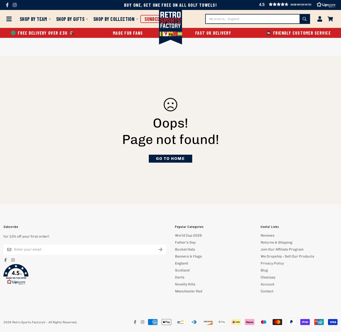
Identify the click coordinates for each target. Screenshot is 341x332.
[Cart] (330, 19)
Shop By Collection (114, 19)
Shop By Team (33, 19)
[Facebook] (7, 5)
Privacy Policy (272, 263)
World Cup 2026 (188, 235)
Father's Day (185, 242)
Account (267, 284)
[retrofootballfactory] (170, 28)
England (181, 263)
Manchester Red (188, 291)
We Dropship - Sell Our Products (287, 256)
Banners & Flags (188, 256)
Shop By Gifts (70, 19)
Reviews (268, 235)
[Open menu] (10, 19)
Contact (267, 291)
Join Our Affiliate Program (282, 249)
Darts (179, 277)
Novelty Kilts (185, 284)
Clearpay (268, 277)
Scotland (182, 270)
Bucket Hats (185, 249)
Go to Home (170, 158)
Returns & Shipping (276, 242)
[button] (84, 274)
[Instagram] (14, 5)
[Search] (305, 18)
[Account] (320, 19)
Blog (264, 270)
